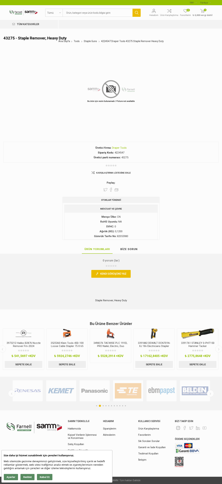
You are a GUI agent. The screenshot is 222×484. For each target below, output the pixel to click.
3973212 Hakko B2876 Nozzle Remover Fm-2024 (24, 344)
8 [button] (117, 405)
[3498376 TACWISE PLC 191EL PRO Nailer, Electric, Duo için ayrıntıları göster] (110, 334)
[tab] (97, 249)
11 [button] (125, 405)
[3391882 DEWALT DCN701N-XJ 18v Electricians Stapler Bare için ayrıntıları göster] (154, 334)
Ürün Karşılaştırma (169, 15)
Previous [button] (11, 393)
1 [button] (96, 405)
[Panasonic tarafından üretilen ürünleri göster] (94, 391)
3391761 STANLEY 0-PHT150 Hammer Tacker (197, 344)
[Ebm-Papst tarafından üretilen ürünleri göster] (161, 391)
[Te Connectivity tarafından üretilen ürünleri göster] (128, 391)
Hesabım (153, 15)
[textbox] (98, 13)
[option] (23, 349)
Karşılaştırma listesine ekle (113, 173)
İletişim (142, 459)
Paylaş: (111, 182)
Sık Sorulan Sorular (149, 441)
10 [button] (122, 405)
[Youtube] (204, 428)
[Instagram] (178, 428)
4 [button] (105, 405)
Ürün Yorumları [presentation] (97, 249)
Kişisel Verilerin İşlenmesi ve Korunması (82, 436)
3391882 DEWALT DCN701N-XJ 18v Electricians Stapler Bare (154, 346)
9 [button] (119, 405)
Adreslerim (109, 434)
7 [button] (114, 405)
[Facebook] (184, 428)
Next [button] (210, 393)
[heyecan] (191, 428)
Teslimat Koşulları (148, 453)
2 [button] (100, 406)
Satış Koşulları (76, 444)
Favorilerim (144, 434)
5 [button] (108, 405)
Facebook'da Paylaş (111, 190)
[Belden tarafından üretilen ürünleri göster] (195, 391)
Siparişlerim (109, 428)
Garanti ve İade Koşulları (152, 447)
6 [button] (111, 405)
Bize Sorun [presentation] (129, 249)
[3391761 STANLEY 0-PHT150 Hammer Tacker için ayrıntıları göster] (197, 334)
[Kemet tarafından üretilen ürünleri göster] (61, 391)
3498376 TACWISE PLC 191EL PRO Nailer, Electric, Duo (110, 344)
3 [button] (103, 405)
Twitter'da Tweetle (105, 190)
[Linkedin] (198, 428)
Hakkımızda (74, 428)
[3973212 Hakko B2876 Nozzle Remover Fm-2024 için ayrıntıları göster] (23, 334)
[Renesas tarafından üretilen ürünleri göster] (27, 391)
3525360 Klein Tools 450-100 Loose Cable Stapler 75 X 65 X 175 (67, 346)
